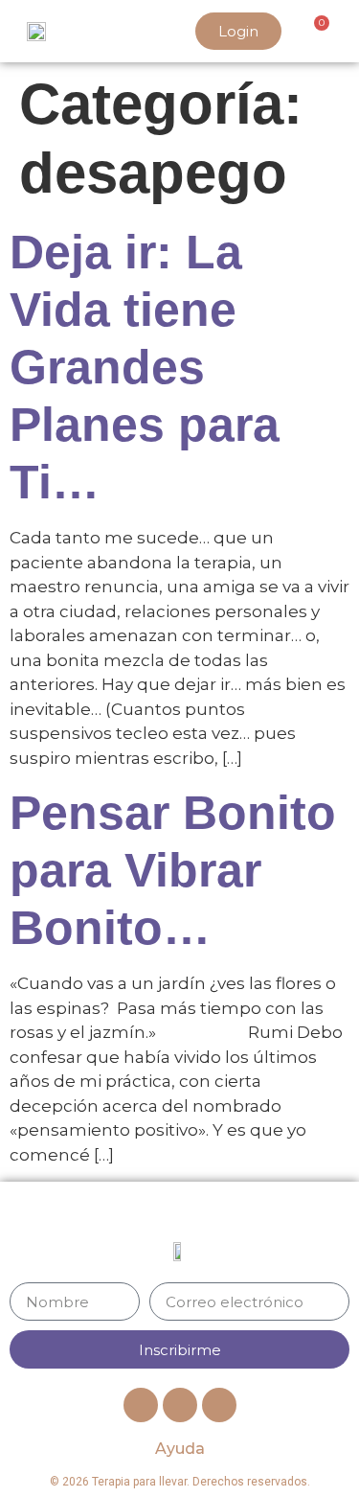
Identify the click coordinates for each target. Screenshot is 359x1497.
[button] (99, 32)
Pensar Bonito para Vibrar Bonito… (173, 870)
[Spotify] (180, 1405)
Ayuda (180, 1448)
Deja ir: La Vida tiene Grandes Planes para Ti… (145, 367)
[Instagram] (219, 1405)
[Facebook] (140, 1405)
